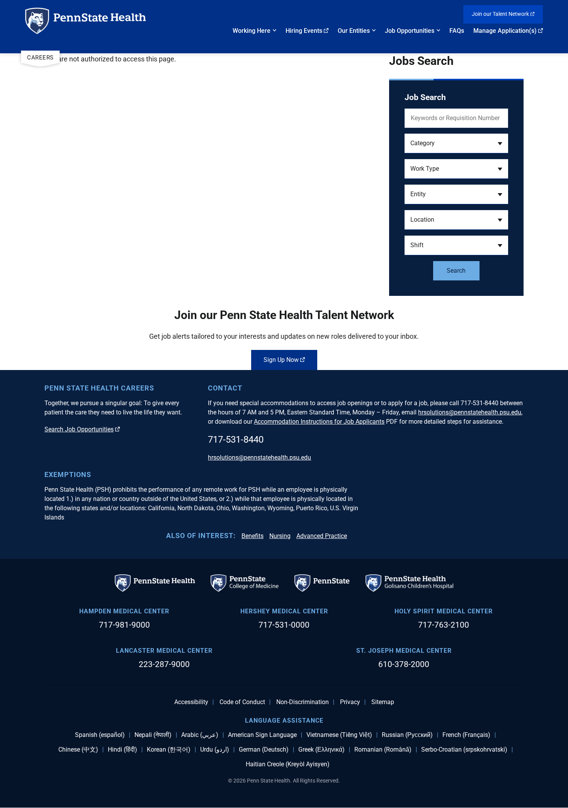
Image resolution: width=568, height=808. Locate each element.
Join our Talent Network (500, 14)
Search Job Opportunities (79, 429)
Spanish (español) (100, 735)
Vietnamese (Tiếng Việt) (339, 735)
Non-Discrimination (302, 702)
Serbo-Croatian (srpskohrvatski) (464, 749)
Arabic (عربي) (199, 735)
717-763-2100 (443, 625)
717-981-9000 (124, 625)
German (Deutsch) (264, 749)
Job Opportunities (409, 30)
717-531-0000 (284, 625)
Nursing (280, 536)
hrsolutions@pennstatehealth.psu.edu (469, 412)
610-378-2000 (403, 664)
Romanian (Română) (383, 749)
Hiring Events (304, 30)
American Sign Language (262, 735)
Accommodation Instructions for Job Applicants (319, 421)
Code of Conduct (242, 702)
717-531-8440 (236, 439)
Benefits (252, 536)
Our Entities (354, 30)
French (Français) (466, 735)
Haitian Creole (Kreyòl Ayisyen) (288, 764)
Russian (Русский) (407, 735)
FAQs (456, 30)
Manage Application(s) (505, 30)
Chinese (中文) (78, 749)
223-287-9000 (164, 664)
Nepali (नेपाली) (153, 735)
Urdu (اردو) (214, 749)
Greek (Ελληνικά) (321, 749)
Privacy (350, 702)
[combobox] (456, 143)
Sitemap (382, 702)
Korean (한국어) (168, 749)
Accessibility (191, 702)
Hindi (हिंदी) (122, 749)
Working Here (251, 30)
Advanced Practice (321, 536)
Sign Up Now (281, 359)
